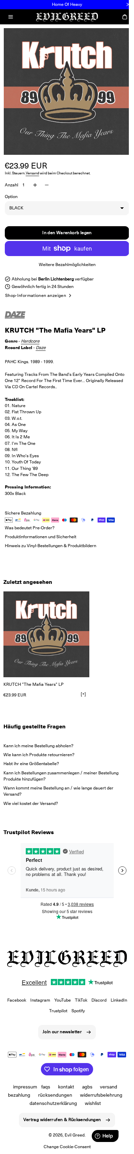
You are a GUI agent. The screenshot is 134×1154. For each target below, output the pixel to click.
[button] (10, 17)
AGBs (84, 1087)
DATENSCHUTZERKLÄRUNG (50, 1103)
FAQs (42, 1087)
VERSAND (106, 1087)
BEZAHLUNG (16, 1095)
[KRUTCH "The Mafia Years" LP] (46, 629)
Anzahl (11, 180)
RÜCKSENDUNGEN (53, 1095)
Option (11, 191)
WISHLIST (90, 1103)
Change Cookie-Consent (64, 1147)
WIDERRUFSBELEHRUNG (98, 1095)
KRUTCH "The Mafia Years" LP (33, 679)
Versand (32, 168)
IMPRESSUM (22, 1087)
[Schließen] (128, 4)
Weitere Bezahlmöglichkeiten (64, 259)
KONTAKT (63, 1087)
